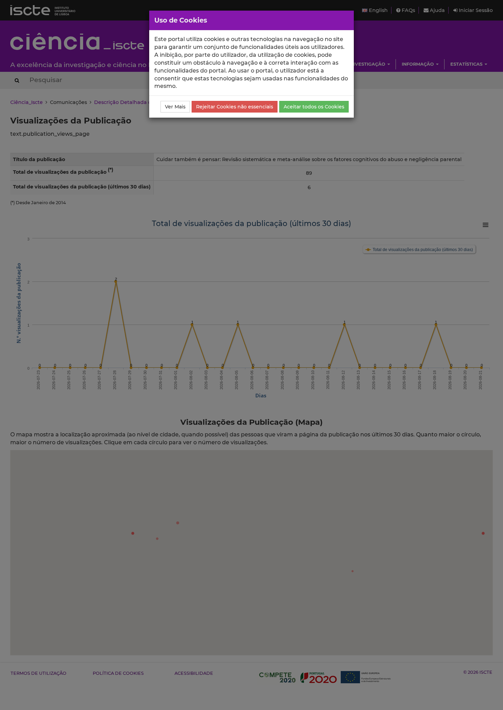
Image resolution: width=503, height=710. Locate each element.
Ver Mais (175, 107)
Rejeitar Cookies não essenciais (234, 107)
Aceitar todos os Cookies (314, 107)
